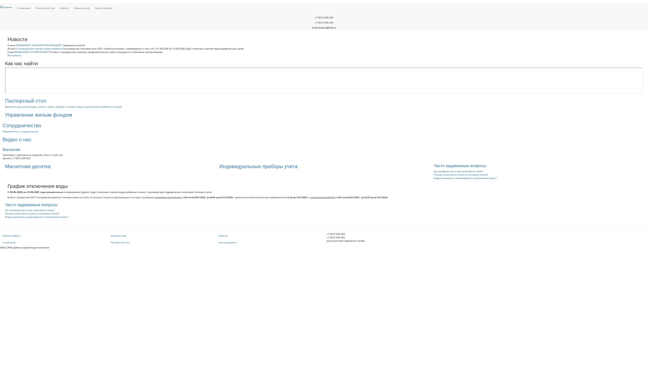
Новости (64, 8)
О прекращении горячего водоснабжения (39, 48)
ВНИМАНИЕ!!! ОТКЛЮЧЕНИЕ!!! (32, 52)
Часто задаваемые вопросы (460, 165)
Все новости (14, 55)
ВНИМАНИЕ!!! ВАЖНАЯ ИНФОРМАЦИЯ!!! (39, 45)
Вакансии (11, 149)
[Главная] (7, 7)
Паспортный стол (45, 8)
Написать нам (82, 8)
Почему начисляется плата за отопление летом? (461, 174)
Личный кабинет (104, 8)
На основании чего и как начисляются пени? (458, 171)
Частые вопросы (228, 242)
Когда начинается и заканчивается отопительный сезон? (465, 178)
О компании (24, 8)
